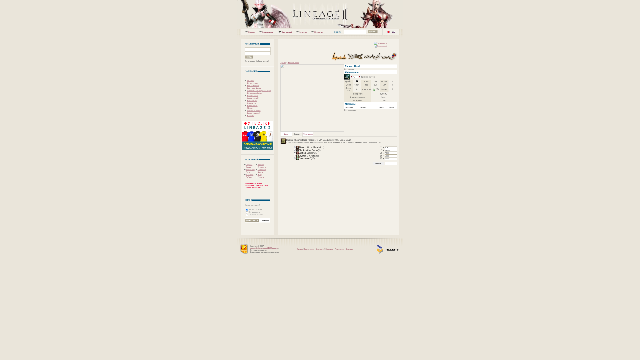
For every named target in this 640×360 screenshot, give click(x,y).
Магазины (262, 170)
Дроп (286, 134)
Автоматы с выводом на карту (259, 91)
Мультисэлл (308, 134)
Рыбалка (249, 177)
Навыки (261, 165)
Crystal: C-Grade (307, 155)
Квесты (260, 172)
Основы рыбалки (253, 111)
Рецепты (261, 177)
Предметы (262, 167)
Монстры (249, 175)
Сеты (248, 172)
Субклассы (251, 103)
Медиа (249, 108)
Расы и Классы (253, 86)
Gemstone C (305, 158)
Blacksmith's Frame (308, 150)
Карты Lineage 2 (253, 113)
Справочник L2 (253, 98)
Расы (260, 175)
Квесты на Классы (254, 88)
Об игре (250, 81)
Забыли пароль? (262, 61)
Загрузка (303, 32)
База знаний (287, 32)
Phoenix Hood (293, 63)
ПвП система (252, 106)
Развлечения (339, 249)
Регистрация (267, 32)
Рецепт (297, 134)
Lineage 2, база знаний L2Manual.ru (264, 248)
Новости (250, 116)
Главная (251, 32)
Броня (248, 167)
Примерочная (252, 96)
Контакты (318, 32)
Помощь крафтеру (254, 93)
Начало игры (252, 83)
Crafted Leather (306, 153)
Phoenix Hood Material (310, 147)
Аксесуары (250, 170)
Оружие (249, 165)
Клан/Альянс (252, 101)
